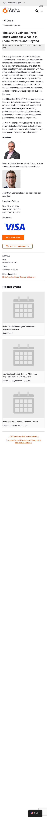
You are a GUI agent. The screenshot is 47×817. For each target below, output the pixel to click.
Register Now (13, 237)
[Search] (36, 10)
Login (41, 5)
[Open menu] (42, 11)
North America (7, 277)
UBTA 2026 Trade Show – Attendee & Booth (20, 421)
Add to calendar (18, 246)
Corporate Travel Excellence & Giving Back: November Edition (23, 441)
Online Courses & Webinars (24, 277)
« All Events (7, 20)
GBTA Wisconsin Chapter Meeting (23, 436)
